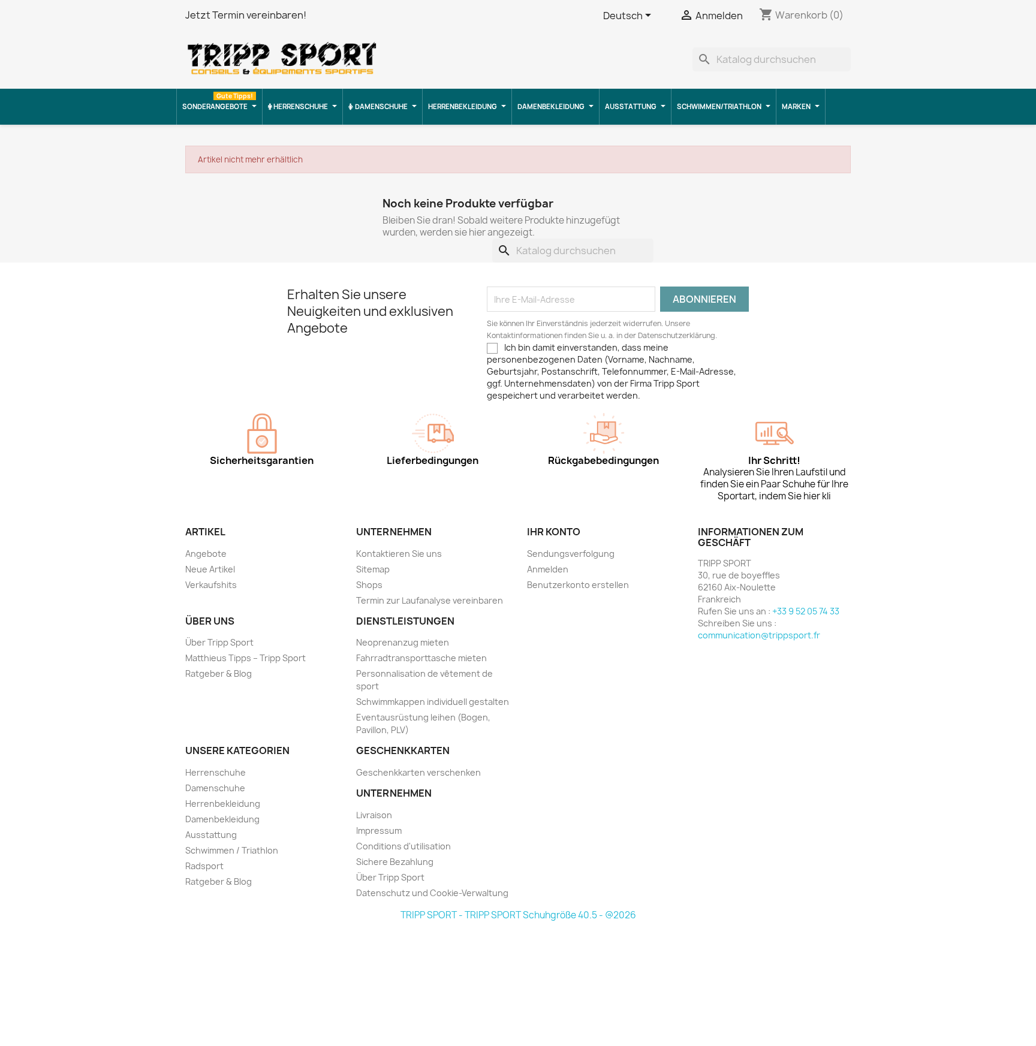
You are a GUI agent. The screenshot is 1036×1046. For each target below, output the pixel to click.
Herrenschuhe (215, 772)
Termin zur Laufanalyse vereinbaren (429, 600)
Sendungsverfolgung (571, 553)
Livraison (374, 815)
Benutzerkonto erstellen (578, 584)
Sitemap (373, 569)
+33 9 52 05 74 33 (805, 611)
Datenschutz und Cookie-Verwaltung (432, 893)
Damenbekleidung (222, 819)
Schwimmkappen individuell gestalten (432, 701)
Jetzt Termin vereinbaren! (245, 15)
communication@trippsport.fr (759, 635)
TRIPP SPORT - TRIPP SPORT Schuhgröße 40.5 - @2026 (518, 915)
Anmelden (547, 569)
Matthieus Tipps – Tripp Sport (245, 658)
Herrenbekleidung (222, 803)
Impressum (379, 830)
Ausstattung (211, 834)
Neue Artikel (210, 569)
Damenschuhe (215, 788)
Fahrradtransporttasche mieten (421, 658)
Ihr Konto (553, 531)
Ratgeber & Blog (218, 673)
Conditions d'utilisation (403, 846)
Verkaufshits (211, 584)
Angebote (206, 553)
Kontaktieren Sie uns (399, 553)
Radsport (204, 866)
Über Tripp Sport (219, 642)
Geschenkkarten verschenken (418, 772)
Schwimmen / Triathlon (231, 850)
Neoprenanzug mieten (402, 642)
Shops (369, 584)
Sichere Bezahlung (394, 861)
